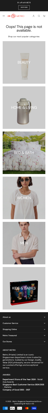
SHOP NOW (24, 7)
